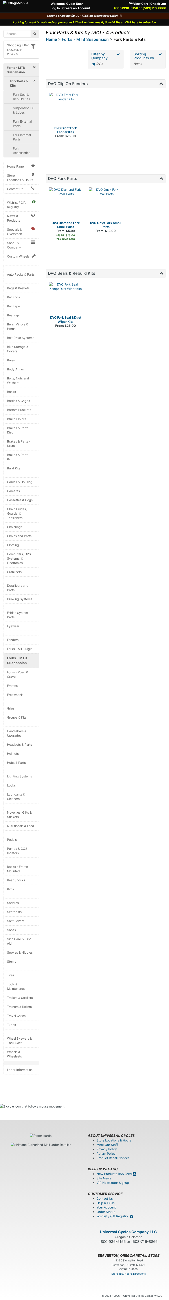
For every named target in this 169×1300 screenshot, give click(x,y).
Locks (11, 785)
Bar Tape (13, 306)
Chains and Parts (19, 536)
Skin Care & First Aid (19, 941)
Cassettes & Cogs (20, 500)
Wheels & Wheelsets (14, 1054)
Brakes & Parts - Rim (18, 457)
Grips (11, 708)
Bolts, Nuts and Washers (18, 380)
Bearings (13, 315)
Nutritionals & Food (20, 826)
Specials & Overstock (14, 232)
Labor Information (20, 1070)
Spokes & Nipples (20, 952)
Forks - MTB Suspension (17, 660)
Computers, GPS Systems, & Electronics (19, 558)
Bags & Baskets (18, 288)
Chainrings (14, 527)
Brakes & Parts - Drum (18, 443)
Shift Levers (15, 921)
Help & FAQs (105, 1203)
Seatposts (14, 912)
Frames (12, 685)
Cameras (13, 491)
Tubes (11, 1025)
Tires (10, 975)
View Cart (140, 4)
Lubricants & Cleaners (16, 796)
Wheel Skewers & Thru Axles (19, 1041)
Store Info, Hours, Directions (128, 1273)
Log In (55, 8)
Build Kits (13, 468)
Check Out (158, 4)
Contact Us (15, 189)
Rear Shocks (16, 880)
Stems (11, 961)
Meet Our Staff (107, 1145)
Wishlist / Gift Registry (16, 205)
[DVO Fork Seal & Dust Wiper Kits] (66, 299)
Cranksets (14, 572)
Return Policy (106, 1153)
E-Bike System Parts (17, 615)
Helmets (13, 753)
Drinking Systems (19, 599)
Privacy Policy (107, 1149)
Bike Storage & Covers (17, 349)
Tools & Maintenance (16, 986)
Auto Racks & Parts (21, 274)
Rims (10, 889)
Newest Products (13, 218)
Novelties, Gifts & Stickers (19, 815)
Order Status (106, 1212)
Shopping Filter (18, 45)
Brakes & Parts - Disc (18, 430)
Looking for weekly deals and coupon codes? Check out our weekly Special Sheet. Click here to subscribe (84, 22)
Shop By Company (14, 245)
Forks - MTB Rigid (20, 649)
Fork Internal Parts (22, 137)
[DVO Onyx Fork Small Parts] (105, 204)
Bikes (11, 360)
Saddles (13, 903)
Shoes (11, 930)
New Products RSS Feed (115, 1174)
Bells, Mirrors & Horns (17, 326)
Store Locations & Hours (20, 178)
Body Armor (15, 369)
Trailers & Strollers (20, 997)
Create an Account (76, 8)
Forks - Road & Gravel (17, 674)
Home (51, 39)
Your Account (106, 1207)
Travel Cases (16, 1016)
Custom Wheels (18, 256)
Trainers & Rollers (19, 1007)
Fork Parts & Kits (130, 39)
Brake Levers (16, 419)
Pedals (12, 839)
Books (11, 392)
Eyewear (13, 626)
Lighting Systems (19, 776)
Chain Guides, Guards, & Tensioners (17, 513)
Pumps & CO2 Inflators (17, 851)
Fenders (12, 640)
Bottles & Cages (18, 401)
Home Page (15, 166)
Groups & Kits (16, 717)
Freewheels (15, 695)
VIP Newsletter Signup (113, 1182)
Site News (104, 1178)
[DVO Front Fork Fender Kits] (66, 109)
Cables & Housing (19, 482)
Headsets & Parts (19, 744)
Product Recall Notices (113, 1158)
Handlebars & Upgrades (16, 733)
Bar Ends (13, 297)
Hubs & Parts (16, 762)
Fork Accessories (21, 150)
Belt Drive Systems (20, 338)
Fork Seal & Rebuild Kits (21, 97)
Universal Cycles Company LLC (128, 1232)
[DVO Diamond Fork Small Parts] (66, 204)
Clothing (13, 545)
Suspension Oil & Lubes (23, 110)
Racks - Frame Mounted (17, 869)
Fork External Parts (22, 124)
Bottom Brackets (19, 410)
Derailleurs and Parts (17, 588)
